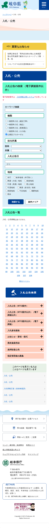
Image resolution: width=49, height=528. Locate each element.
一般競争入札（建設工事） (18, 121)
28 (12, 237)
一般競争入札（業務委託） (18, 128)
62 (22, 252)
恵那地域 (11, 191)
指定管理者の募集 (16, 356)
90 (42, 264)
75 (7, 260)
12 (12, 229)
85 (17, 264)
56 (32, 249)
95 (27, 268)
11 (7, 229)
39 (27, 241)
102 (24, 272)
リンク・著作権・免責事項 (13, 445)
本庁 (9, 177)
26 (42, 233)
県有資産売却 (14, 343)
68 (12, 256)
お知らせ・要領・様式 (18, 337)
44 (12, 245)
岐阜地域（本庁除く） (25, 177)
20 (12, 233)
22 (22, 233)
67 (7, 256)
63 (27, 252)
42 (42, 241)
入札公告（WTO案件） (18, 306)
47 (27, 245)
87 (27, 264)
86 (22, 264)
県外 (9, 194)
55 (27, 249)
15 (27, 229)
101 (17, 272)
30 (22, 237)
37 (17, 241)
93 (17, 268)
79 (27, 260)
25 (37, 233)
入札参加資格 (14, 330)
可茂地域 (11, 188)
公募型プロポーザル (15, 135)
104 (36, 272)
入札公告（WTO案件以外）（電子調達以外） (23, 313)
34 (42, 237)
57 (37, 249)
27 (7, 237)
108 (30, 275)
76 (12, 260)
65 (37, 252)
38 (22, 241)
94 (22, 268)
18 (42, 229)
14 (22, 229)
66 (42, 252)
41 (37, 241)
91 (7, 268)
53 (17, 249)
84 (12, 264)
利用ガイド (30, 445)
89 (37, 264)
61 (17, 252)
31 (27, 237)
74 (42, 256)
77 (17, 260)
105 (42, 272)
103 (30, 272)
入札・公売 (8, 376)
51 (7, 249)
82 (42, 260)
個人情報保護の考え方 (11, 450)
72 (32, 256)
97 (37, 268)
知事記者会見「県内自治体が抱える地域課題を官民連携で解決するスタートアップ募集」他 (24, 56)
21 (17, 233)
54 (22, 249)
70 (22, 256)
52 (12, 249)
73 (37, 256)
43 (7, 245)
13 (17, 229)
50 (42, 245)
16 (32, 229)
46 (22, 245)
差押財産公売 (14, 350)
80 (32, 260)
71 (27, 256)
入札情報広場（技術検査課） (15, 389)
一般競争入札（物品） (16, 125)
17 (37, 229)
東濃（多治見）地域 (27, 188)
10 (43, 225)
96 (32, 268)
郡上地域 (30, 184)
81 (37, 260)
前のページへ (24, 281)
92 (12, 268)
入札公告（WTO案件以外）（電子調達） (23, 322)
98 (42, 268)
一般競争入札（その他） (17, 131)
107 (24, 275)
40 (32, 241)
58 (42, 249)
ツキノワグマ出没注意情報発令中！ (22, 64)
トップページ (7, 14)
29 (17, 237)
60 (12, 252)
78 (22, 260)
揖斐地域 (30, 181)
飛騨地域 (34, 191)
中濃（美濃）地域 (15, 184)
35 (7, 241)
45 (17, 245)
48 (32, 245)
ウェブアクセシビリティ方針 (14, 454)
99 (6, 272)
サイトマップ (33, 454)
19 (7, 233)
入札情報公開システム (25, 97)
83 (7, 264)
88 (32, 264)
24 (32, 233)
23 (27, 233)
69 (17, 256)
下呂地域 (23, 191)
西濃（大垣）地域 (15, 181)
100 (11, 272)
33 (37, 237)
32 (32, 237)
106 (18, 275)
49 (37, 245)
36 (12, 241)
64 (32, 252)
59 (7, 252)
